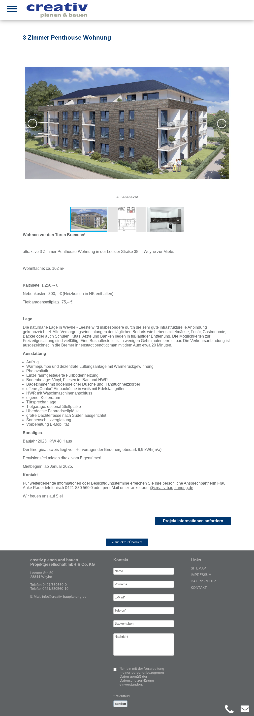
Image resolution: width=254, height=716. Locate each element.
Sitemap (198, 568)
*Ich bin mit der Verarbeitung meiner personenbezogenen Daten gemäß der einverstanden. (142, 676)
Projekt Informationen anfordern (193, 521)
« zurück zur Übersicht (127, 542)
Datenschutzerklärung (137, 680)
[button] (126, 123)
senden (120, 704)
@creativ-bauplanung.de (171, 488)
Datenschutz (203, 581)
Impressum (201, 575)
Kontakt (199, 588)
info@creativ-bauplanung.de (64, 596)
